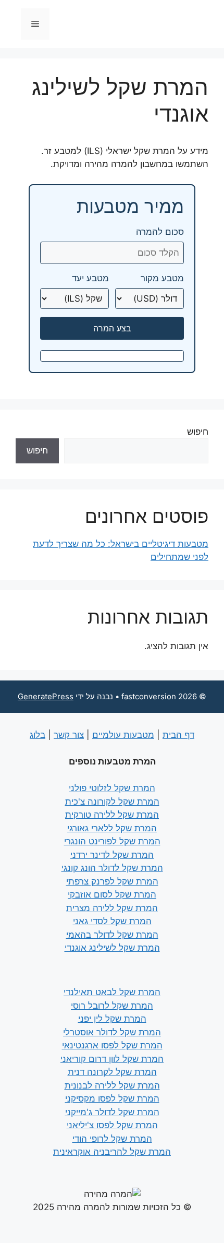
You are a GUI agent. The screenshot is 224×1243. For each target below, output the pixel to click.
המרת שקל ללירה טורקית (112, 814)
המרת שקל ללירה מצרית (112, 908)
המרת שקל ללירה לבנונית (112, 1085)
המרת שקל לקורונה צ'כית (112, 801)
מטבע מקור (162, 278)
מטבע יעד (90, 278)
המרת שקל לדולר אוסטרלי (112, 1032)
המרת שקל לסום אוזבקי (112, 894)
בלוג (37, 735)
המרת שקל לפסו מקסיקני (112, 1098)
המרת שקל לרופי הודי (112, 1138)
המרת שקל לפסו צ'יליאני (112, 1125)
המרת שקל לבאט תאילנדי (112, 992)
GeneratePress (45, 696)
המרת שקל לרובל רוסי (112, 1005)
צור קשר (69, 735)
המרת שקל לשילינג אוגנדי (112, 947)
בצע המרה (112, 328)
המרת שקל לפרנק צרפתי (112, 881)
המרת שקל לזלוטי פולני (112, 788)
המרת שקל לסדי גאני (112, 921)
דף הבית (178, 735)
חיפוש (197, 431)
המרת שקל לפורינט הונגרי (112, 841)
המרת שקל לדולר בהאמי (112, 934)
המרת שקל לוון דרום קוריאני (112, 1059)
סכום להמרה (160, 232)
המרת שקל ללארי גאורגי (112, 828)
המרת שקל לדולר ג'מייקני (112, 1112)
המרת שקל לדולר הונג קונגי (112, 868)
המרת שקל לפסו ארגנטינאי (112, 1045)
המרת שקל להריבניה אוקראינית (112, 1151)
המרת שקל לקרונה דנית (112, 1072)
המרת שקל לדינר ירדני (112, 855)
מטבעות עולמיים (123, 735)
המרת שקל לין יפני (112, 1018)
